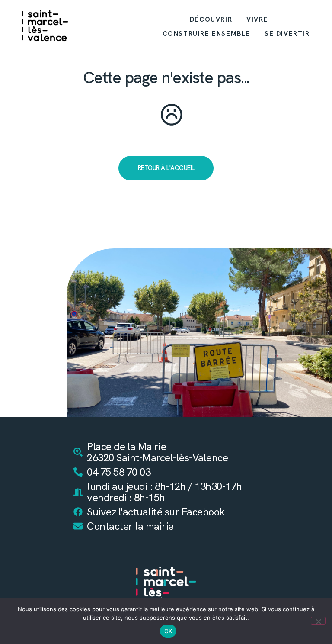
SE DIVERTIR (287, 33)
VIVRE (257, 19)
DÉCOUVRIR (211, 19)
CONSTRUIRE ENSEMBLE (206, 33)
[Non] (318, 621)
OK (168, 631)
